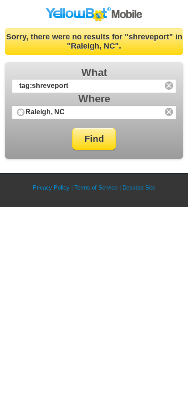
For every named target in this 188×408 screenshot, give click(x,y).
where (94, 99)
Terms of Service (96, 187)
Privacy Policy (51, 187)
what (94, 72)
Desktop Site (138, 187)
